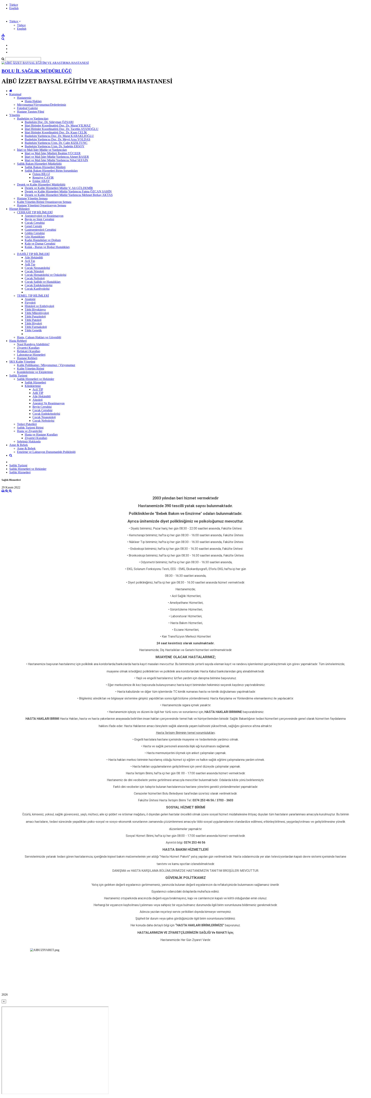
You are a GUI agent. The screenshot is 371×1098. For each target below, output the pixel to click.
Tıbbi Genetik (33, 330)
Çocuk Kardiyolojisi (37, 288)
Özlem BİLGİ (41, 174)
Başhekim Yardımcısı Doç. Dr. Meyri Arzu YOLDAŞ (57, 139)
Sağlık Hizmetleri (35, 382)
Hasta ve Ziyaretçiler (29, 431)
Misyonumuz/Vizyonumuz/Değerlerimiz (41, 104)
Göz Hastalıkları (35, 236)
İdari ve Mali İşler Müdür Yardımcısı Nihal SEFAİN (56, 160)
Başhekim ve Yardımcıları (32, 118)
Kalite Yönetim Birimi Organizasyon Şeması (44, 202)
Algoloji (37, 399)
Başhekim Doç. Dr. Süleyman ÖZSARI (49, 122)
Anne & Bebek (18, 445)
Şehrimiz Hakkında (29, 441)
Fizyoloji (30, 302)
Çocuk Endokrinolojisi (38, 285)
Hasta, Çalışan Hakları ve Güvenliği (39, 337)
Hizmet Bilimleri (19, 208)
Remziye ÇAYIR (43, 177)
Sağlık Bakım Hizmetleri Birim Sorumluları (51, 170)
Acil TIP (37, 389)
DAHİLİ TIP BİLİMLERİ (33, 254)
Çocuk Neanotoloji (44, 417)
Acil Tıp (30, 261)
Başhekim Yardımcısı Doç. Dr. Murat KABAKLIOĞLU (59, 136)
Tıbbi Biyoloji (33, 323)
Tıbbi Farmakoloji (36, 327)
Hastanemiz (24, 97)
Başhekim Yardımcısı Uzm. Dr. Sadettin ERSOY (54, 146)
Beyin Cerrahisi (42, 406)
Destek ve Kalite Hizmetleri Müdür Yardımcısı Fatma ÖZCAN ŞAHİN (68, 191)
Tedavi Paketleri (27, 424)
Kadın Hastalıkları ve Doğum (43, 240)
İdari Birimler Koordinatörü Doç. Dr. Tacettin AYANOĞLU (61, 129)
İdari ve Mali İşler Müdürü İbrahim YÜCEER (53, 153)
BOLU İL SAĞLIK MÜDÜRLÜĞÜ (37, 70)
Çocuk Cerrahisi (35, 222)
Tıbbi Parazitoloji (35, 316)
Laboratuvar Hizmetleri (31, 354)
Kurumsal (15, 94)
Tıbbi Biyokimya (35, 309)
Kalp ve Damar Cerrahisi (40, 243)
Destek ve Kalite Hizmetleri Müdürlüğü (41, 184)
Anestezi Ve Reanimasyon (48, 403)
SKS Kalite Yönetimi (22, 361)
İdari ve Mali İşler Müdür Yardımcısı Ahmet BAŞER (57, 156)
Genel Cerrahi (33, 226)
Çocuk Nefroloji (35, 278)
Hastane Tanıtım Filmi (30, 111)
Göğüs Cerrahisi (35, 233)
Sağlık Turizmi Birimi (30, 427)
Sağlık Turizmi (18, 375)
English (14, 8)
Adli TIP (37, 392)
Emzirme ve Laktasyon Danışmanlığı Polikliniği (46, 452)
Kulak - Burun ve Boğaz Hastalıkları (47, 247)
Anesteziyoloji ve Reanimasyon (44, 215)
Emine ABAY (41, 181)
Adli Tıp (30, 264)
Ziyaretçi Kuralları (28, 347)
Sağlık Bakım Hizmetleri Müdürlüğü (39, 163)
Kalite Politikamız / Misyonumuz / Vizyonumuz (46, 365)
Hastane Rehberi (27, 358)
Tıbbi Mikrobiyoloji (37, 313)
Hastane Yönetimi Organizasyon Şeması (41, 205)
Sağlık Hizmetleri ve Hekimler (35, 379)
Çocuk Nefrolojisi (43, 420)
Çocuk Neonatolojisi (37, 267)
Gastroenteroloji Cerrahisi (40, 229)
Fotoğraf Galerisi (27, 108)
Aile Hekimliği (34, 257)
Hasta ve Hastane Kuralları (41, 434)
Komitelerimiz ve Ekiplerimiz (35, 372)
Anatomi (30, 299)
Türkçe (13, 4)
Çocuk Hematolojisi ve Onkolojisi (45, 274)
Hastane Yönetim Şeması (32, 198)
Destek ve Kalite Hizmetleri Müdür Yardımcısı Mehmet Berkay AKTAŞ (69, 195)
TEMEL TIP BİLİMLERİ (33, 295)
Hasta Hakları (33, 101)
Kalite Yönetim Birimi (30, 368)
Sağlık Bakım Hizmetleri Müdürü (45, 167)
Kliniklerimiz (33, 386)
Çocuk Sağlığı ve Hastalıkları (42, 281)
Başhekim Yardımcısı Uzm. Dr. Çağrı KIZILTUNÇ (56, 142)
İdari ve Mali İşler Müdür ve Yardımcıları (42, 149)
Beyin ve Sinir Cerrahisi (39, 219)
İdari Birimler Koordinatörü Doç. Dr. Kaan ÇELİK (56, 132)
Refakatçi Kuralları (28, 351)
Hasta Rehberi (18, 340)
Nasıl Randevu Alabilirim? (33, 344)
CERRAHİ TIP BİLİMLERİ (35, 212)
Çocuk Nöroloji (34, 271)
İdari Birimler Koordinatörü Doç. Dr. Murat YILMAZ (58, 125)
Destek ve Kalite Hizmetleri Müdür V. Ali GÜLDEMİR (59, 188)
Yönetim (14, 115)
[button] (15, 21)
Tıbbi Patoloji (33, 320)
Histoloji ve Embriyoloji (39, 306)
